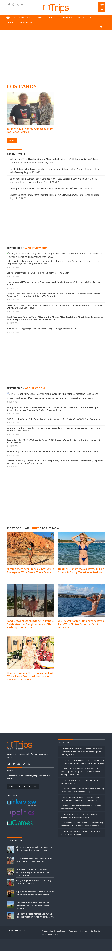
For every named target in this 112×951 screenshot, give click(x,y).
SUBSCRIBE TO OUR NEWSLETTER (22, 786)
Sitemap (83, 931)
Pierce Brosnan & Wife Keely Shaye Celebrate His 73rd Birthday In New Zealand (32, 905)
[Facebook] (9, 4)
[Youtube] (22, 4)
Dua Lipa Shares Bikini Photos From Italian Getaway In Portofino (43, 188)
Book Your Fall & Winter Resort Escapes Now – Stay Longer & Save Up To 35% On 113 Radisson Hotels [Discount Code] (81, 771)
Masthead (61, 931)
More (11, 141)
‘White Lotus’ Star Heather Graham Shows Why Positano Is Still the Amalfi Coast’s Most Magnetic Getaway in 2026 (81, 751)
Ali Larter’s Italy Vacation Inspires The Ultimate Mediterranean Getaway (34, 849)
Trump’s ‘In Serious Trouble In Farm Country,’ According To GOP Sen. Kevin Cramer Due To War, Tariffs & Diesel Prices (54, 429)
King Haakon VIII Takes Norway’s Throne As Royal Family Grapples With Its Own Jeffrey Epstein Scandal (54, 283)
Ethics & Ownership (50, 934)
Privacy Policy (47, 931)
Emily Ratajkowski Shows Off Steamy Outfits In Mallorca (33, 882)
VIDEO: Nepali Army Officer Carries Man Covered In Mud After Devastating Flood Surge (50, 398)
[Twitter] (18, 4)
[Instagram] (13, 4)
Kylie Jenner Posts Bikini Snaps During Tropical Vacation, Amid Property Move (35, 915)
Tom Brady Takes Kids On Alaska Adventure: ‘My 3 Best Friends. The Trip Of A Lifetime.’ (34, 872)
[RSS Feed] (28, 764)
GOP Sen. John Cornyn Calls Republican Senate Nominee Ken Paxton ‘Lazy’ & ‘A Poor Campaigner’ (54, 419)
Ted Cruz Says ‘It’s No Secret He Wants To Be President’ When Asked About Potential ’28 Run (53, 451)
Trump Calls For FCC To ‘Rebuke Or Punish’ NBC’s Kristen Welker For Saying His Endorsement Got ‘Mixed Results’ (55, 441)
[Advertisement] (56, 56)
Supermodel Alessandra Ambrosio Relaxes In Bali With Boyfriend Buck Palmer (36, 893)
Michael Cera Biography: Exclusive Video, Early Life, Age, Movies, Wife (41, 328)
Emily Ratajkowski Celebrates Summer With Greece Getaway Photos (34, 860)
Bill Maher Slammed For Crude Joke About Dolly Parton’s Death (38, 272)
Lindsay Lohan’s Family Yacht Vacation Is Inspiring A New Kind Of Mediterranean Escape (54, 194)
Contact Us (95, 931)
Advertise (73, 931)
